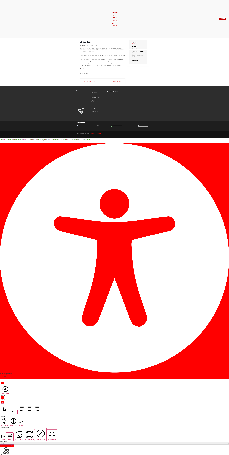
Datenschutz (99, 133)
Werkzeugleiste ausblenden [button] (7, 377)
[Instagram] (150, 134)
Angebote (115, 14)
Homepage (115, 12)
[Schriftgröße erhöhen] (2, 378)
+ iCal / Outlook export (117, 81)
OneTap (9, 375)
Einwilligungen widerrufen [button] (108, 135)
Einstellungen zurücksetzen (7, 445)
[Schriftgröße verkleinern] (2, 383)
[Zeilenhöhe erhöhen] (2, 397)
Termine (114, 17)
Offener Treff (135, 62)
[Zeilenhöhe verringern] (2, 402)
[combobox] (46, 140)
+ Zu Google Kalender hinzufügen (91, 81)
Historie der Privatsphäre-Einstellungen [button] (96, 135)
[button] (114, 19)
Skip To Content (3, 441)
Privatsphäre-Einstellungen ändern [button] (83, 135)
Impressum (93, 133)
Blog (113, 15)
